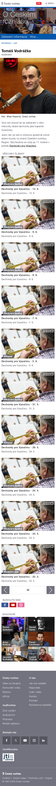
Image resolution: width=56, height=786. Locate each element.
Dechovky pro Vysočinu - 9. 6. (19, 232)
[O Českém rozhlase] (28, 20)
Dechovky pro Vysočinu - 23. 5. (20, 533)
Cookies (6, 778)
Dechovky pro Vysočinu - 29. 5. (20, 447)
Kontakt (33, 700)
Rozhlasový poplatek (40, 705)
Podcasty (8, 719)
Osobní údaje (19, 778)
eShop (6, 696)
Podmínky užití (36, 778)
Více (34, 36)
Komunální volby (11, 687)
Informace (6, 43)
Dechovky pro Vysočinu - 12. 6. (20, 189)
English (48, 778)
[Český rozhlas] (10, 3)
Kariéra (33, 696)
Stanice (7, 692)
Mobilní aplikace (11, 723)
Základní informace (14, 36)
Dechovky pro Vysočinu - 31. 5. (20, 404)
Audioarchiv (9, 715)
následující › (51, 590)
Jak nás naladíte (37, 683)
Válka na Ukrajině (12, 683)
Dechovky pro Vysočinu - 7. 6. (19, 318)
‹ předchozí (5, 590)
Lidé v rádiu (35, 692)
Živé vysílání (9, 710)
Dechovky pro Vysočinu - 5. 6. (19, 361)
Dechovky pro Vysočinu (22, 145)
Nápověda (34, 687)
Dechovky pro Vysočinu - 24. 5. (20, 490)
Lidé (15, 43)
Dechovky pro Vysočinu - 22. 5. (20, 576)
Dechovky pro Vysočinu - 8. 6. (19, 275)
